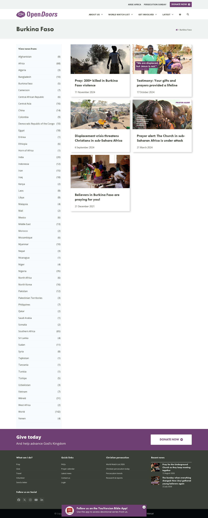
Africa (21, 63)
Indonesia (23, 164)
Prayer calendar (68, 469)
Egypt (21, 130)
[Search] (188, 14)
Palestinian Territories (30, 297)
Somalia (22, 324)
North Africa (25, 277)
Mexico (22, 217)
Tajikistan (23, 358)
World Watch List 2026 (115, 464)
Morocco (23, 230)
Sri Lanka (23, 338)
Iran (20, 170)
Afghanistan (24, 56)
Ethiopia (22, 143)
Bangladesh (24, 76)
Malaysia (23, 204)
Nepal (21, 251)
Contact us (65, 478)
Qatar (21, 311)
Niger (21, 264)
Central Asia (24, 103)
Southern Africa (26, 331)
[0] (180, 14)
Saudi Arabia (25, 318)
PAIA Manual (148, 513)
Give (18, 469)
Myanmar (23, 244)
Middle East (24, 224)
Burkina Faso (25, 83)
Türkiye (22, 378)
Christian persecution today (117, 469)
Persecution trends (114, 473)
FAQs (63, 464)
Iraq (20, 177)
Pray (18, 464)
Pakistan (23, 291)
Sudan (21, 344)
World (21, 411)
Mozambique (25, 237)
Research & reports (114, 478)
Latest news (66, 473)
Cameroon (24, 90)
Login (63, 482)
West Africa (24, 405)
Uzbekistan (24, 385)
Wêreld (22, 398)
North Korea (25, 284)
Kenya (21, 184)
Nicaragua (23, 257)
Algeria (22, 70)
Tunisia (22, 371)
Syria (21, 351)
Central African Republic (31, 97)
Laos (20, 190)
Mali (20, 210)
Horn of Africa (25, 150)
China (21, 110)
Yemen (22, 418)
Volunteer (20, 478)
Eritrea (22, 137)
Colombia (23, 117)
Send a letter (21, 482)
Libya (21, 197)
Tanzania (23, 364)
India (21, 157)
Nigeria (22, 271)
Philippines (24, 304)
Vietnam (22, 391)
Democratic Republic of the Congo (36, 123)
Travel (18, 473)
